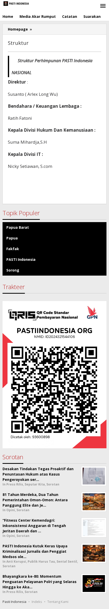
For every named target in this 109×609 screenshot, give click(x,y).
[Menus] (102, 6)
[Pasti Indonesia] (25, 3)
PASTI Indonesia (20, 259)
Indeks (37, 601)
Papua (12, 238)
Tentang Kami (57, 601)
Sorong (12, 270)
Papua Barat (17, 227)
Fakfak (12, 248)
